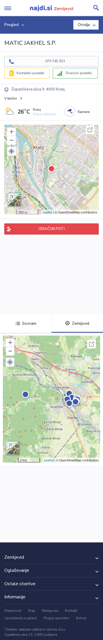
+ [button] (11, 131)
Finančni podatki (79, 73)
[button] (11, 151)
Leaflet (47, 212)
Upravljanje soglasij (20, 618)
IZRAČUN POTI (52, 228)
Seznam (29, 323)
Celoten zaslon (90, 130)
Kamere (84, 112)
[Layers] (14, 199)
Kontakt (71, 610)
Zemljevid (80, 323)
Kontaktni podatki (30, 73)
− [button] (11, 140)
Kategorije (50, 610)
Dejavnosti (12, 610)
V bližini (10, 98)
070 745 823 (55, 61)
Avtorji (81, 618)
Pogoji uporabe (56, 618)
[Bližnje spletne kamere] (70, 111)
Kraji (31, 610)
